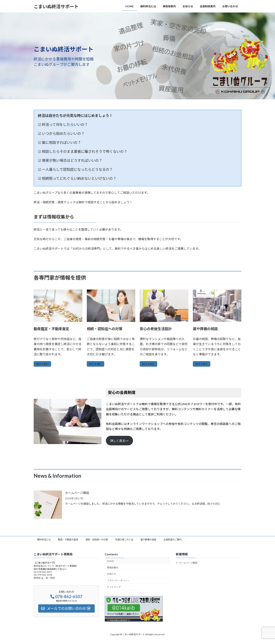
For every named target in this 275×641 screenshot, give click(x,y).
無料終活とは (44, 539)
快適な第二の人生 (124, 539)
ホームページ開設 (77, 493)
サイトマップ (113, 587)
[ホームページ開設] (48, 504)
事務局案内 (112, 567)
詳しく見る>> (119, 440)
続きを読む (42, 363)
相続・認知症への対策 (96, 539)
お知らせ (111, 574)
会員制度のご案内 (172, 539)
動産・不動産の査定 (68, 539)
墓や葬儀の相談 (148, 539)
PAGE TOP (265, 618)
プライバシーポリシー (118, 580)
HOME (110, 561)
